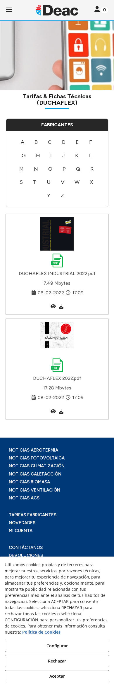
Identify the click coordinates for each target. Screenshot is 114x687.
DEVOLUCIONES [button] (26, 555)
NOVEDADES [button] (22, 522)
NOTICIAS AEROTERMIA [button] (33, 450)
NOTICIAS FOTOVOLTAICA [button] (37, 458)
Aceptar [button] (57, 676)
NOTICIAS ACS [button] (24, 498)
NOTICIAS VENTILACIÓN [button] (34, 490)
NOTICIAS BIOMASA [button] (29, 482)
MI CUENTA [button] (20, 530)
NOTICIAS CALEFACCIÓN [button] (35, 474)
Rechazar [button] (57, 661)
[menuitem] (22, 142)
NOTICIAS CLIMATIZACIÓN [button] (37, 466)
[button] (57, 10)
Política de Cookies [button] (41, 632)
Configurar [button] (57, 645)
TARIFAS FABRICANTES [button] (32, 515)
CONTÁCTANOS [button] (26, 547)
